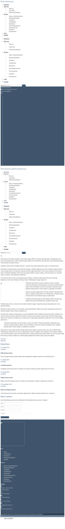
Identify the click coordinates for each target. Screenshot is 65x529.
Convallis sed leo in (6, 365)
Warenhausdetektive (14, 18)
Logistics (3, 349)
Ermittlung (11, 29)
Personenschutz (13, 27)
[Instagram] (2, 93)
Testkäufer (12, 20)
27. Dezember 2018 (6, 384)
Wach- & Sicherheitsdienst (16, 16)
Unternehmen (7, 453)
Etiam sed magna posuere (8, 389)
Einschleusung (12, 31)
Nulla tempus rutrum (6, 353)
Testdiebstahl (12, 22)
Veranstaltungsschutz (14, 25)
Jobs (5, 33)
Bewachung (12, 23)
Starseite (6, 4)
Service (6, 14)
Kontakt (6, 35)
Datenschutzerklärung (14, 12)
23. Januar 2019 (5, 347)
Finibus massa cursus (7, 377)
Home (5, 452)
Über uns (6, 6)
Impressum (12, 10)
